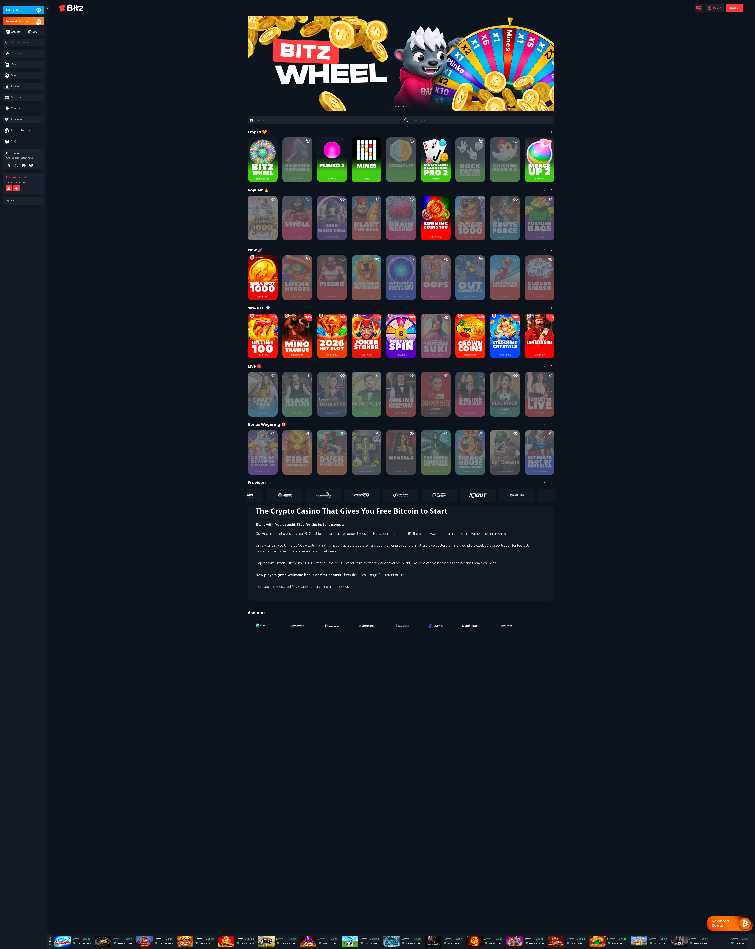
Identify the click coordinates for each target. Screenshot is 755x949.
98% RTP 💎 (259, 308)
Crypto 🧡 (257, 131)
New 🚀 (255, 249)
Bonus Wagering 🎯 (267, 424)
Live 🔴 (255, 366)
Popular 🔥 (258, 190)
